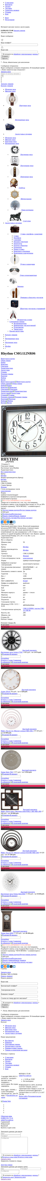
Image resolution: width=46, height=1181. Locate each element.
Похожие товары (7, 397)
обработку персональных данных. (25, 54)
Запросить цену (20, 1177)
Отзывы (8, 12)
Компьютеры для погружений (25, 325)
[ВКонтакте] (2, 522)
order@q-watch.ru (25, 1075)
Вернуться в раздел (8, 382)
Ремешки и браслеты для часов (32, 297)
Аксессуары (5, 393)
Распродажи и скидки (13, 1046)
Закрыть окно (6, 72)
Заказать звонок (19, 30)
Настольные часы (27, 166)
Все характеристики (8, 472)
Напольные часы (27, 177)
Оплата (7, 6)
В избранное (5, 662)
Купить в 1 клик (7, 660)
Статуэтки (27, 221)
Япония (4, 487)
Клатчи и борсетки (20, 245)
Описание (4, 389)
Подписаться (16, 514)
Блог (7, 14)
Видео (3, 403)
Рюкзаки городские (21, 242)
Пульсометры (19, 327)
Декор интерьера (27, 210)
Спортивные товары (16, 321)
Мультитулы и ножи (24, 320)
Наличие (4, 399)
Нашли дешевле (20, 516)
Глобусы (22, 188)
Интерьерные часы (22, 120)
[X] (11, 522)
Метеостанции (26, 199)
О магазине (9, 3)
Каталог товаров (7, 84)
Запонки (20, 286)
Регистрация (9, 20)
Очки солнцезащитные (28, 275)
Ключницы (18, 247)
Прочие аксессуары (16, 331)
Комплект (4, 387)
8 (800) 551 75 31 (7, 1118)
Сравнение (17, 660)
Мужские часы (10, 89)
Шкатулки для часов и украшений (32, 308)
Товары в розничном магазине (16, 1050)
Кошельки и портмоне (22, 251)
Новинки (8, 1042)
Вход (7, 18)
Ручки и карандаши (28, 264)
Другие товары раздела (27, 510)
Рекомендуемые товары (13, 1048)
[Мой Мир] (8, 522)
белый (25, 581)
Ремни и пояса (19, 249)
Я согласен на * (21, 1155)
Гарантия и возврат (12, 10)
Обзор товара (6, 383)
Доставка (8, 8)
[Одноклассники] (5, 522)
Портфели (17, 238)
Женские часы (10, 91)
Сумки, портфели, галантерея (31, 234)
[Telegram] (14, 522)
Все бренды (9, 1040)
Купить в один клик (24, 1157)
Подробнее (5, 658)
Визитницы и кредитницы (23, 253)
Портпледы (18, 243)
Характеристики (7, 391)
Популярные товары (12, 1044)
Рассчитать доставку (25, 518)
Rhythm (3, 476)
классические (6, 491)
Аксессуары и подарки (23, 134)
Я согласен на (21, 54)
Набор (3, 385)
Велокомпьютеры (20, 323)
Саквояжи (17, 240)
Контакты (8, 4)
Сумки (16, 236)
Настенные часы (27, 154)
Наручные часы (25, 105)
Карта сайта (23, 1096)
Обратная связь (6, 1116)
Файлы (3, 401)
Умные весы (18, 329)
